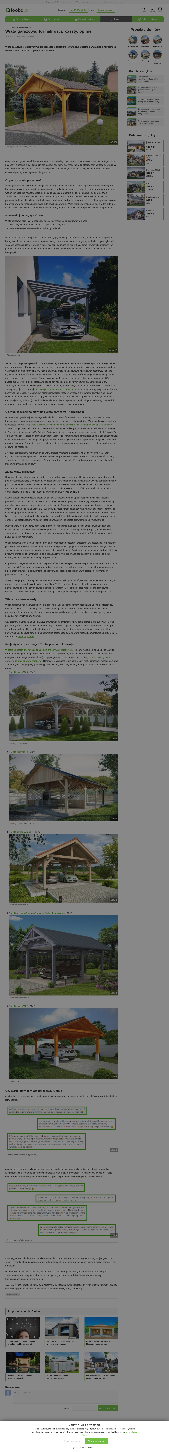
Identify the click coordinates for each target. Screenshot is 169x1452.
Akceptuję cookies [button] (97, 1441)
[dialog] (84, 726)
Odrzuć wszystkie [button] (72, 1441)
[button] (84, 1447)
